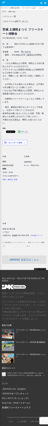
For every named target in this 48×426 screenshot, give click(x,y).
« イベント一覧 (9, 16)
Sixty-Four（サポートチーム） (17, 403)
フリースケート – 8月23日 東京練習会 (30, 342)
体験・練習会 (7, 179)
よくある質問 (21, 421)
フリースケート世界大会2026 (10, 8)
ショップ (41, 8)
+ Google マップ (36, 235)
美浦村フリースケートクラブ (16, 407)
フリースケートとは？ (29, 8)
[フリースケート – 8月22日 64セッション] (8, 362)
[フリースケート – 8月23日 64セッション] (8, 338)
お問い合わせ (35, 421)
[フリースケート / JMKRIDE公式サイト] (3, 3)
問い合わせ (26, 51)
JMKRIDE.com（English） (14, 389)
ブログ (4, 11)
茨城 (15, 179)
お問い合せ (12, 11)
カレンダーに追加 (15, 142)
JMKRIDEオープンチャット (15, 393)
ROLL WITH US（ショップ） (16, 398)
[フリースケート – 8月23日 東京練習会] (8, 350)
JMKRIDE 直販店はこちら (24, 259)
